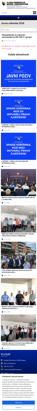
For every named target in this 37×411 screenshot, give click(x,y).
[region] (18, 392)
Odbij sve (18, 407)
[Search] (34, 12)
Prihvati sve (18, 402)
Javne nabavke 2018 (12, 23)
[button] (18, 17)
